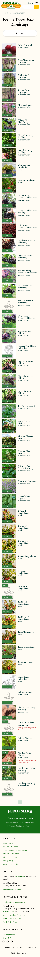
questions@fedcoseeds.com (14, 902)
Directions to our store (12, 889)
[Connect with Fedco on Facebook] (3, 941)
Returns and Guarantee (12, 918)
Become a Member (10, 847)
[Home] (11, 5)
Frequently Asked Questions (14, 915)
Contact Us (7, 938)
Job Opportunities (10, 857)
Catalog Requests (10, 934)
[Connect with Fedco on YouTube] (12, 941)
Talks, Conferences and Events (15, 850)
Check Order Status (10, 922)
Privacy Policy (8, 861)
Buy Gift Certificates (11, 854)
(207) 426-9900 (8, 911)
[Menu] (36, 3)
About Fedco (8, 843)
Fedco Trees (6, 13)
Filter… (21, 33)
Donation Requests (10, 864)
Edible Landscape (19, 13)
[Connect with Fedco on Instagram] (8, 941)
